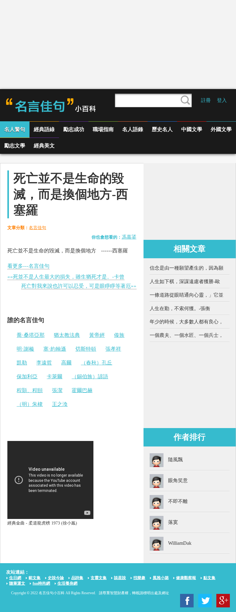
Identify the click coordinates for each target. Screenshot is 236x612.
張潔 (57, 390)
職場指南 (103, 129)
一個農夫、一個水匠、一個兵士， (186, 335)
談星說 (120, 577)
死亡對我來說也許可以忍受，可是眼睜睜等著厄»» (78, 286)
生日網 (15, 577)
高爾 (66, 363)
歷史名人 (162, 129)
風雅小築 (161, 577)
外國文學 (221, 129)
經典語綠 (44, 129)
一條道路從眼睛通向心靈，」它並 (186, 295)
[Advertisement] (118, 45)
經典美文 (44, 146)
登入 (222, 100)
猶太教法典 (67, 335)
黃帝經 (97, 335)
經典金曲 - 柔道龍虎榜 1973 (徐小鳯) (42, 523)
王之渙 (60, 404)
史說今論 (56, 577)
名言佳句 (37, 227)
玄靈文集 (99, 577)
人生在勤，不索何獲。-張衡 (180, 308)
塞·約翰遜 (54, 349)
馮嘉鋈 (129, 237)
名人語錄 (132, 129)
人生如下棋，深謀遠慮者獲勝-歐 (185, 281)
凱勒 (22, 363)
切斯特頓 (85, 349)
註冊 (206, 100)
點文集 (209, 577)
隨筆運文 (17, 583)
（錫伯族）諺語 (90, 377)
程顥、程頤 (30, 390)
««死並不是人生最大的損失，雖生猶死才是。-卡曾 (65, 277)
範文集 (35, 577)
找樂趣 (139, 577)
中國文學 (191, 129)
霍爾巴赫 (82, 390)
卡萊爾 (54, 377)
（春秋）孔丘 (96, 363)
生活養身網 (67, 583)
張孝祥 (113, 349)
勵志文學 (14, 146)
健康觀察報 (186, 577)
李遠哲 (44, 363)
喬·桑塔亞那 (31, 335)
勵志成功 (73, 129)
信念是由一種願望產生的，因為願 (186, 268)
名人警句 (14, 129)
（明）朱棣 (30, 404)
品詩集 (77, 577)
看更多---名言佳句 (28, 266)
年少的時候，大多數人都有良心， (186, 321)
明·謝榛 (25, 349)
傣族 (119, 335)
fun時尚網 (41, 583)
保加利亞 (27, 377)
